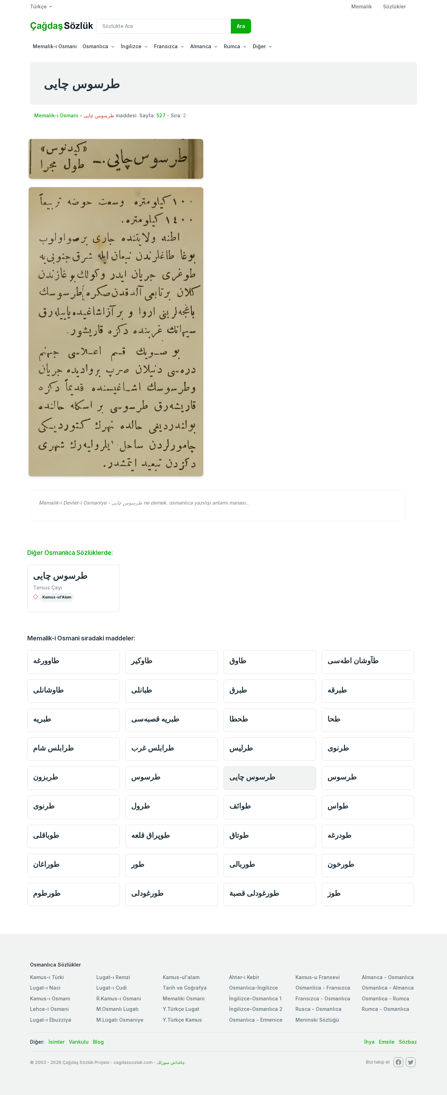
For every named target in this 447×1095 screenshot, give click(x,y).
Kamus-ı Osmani (50, 998)
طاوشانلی (48, 689)
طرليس (241, 747)
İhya (369, 1042)
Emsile (387, 1042)
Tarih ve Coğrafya (185, 988)
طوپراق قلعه (150, 835)
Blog (98, 1042)
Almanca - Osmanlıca (388, 977)
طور (138, 864)
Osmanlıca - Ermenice (256, 1020)
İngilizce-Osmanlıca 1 (255, 998)
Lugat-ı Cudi (111, 988)
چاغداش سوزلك (171, 1062)
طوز (334, 893)
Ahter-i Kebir (244, 977)
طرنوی (338, 747)
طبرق (238, 689)
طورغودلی (147, 893)
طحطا (238, 718)
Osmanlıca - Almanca (388, 988)
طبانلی (141, 689)
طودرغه (340, 835)
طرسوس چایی (60, 575)
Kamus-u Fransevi (317, 977)
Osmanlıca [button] (95, 46)
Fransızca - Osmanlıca (322, 998)
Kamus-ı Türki (47, 977)
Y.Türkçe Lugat (181, 1009)
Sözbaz (408, 1042)
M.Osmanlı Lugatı (117, 1009)
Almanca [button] (200, 46)
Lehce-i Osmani (49, 1009)
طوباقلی (46, 835)
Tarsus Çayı (47, 587)
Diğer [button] (259, 46)
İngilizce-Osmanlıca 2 (256, 1009)
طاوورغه (46, 660)
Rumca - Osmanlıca (385, 1009)
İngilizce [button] (131, 46)
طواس (338, 805)
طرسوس (146, 776)
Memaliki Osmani (184, 998)
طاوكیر (142, 660)
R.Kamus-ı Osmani (118, 998)
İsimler (57, 1042)
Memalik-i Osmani (55, 46)
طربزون (45, 776)
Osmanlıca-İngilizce (253, 988)
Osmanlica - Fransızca (322, 988)
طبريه (42, 718)
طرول (140, 805)
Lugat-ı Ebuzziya (50, 1020)
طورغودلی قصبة (254, 893)
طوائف (240, 805)
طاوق (238, 660)
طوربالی (242, 864)
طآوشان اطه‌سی (353, 660)
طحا (334, 718)
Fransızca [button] (166, 46)
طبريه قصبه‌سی (155, 718)
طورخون (341, 864)
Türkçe (38, 6)
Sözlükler (394, 6)
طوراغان (46, 864)
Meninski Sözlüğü (317, 1020)
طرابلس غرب (152, 747)
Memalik (361, 6)
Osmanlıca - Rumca (385, 998)
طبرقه (337, 689)
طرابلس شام (53, 747)
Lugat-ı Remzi (113, 977)
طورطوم (47, 893)
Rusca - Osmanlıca (318, 1009)
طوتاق (239, 835)
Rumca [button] (232, 46)
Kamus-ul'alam (181, 977)
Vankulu (79, 1042)
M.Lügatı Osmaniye (120, 1020)
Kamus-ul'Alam (56, 597)
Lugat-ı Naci (45, 988)
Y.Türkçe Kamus (182, 1020)
